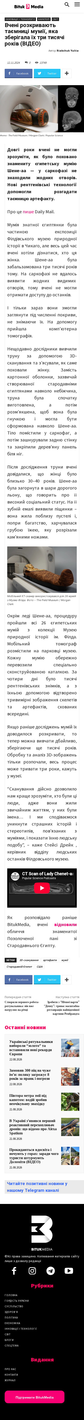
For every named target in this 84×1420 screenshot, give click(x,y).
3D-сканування (28, 960)
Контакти (11, 1374)
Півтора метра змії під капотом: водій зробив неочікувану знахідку (28, 1100)
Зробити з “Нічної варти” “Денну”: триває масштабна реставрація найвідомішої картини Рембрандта (61, 1007)
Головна (11, 1295)
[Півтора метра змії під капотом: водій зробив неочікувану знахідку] (70, 1102)
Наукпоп (44, 19)
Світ (55, 19)
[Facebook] (14, 1272)
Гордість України (17, 1300)
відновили (65, 924)
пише (28, 211)
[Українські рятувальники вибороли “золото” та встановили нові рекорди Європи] (70, 1048)
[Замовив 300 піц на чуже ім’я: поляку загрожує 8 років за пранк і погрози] (70, 1076)
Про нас (10, 1369)
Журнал (10, 1380)
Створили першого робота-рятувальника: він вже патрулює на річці (22, 1006)
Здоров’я (11, 1312)
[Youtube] (69, 1272)
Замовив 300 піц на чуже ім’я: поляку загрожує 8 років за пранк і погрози (30, 1074)
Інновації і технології (20, 19)
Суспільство (14, 1306)
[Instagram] (32, 1272)
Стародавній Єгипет (19, 966)
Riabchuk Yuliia (68, 50)
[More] (67, 73)
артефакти (50, 960)
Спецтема (12, 1345)
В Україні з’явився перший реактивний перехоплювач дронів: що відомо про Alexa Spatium (33, 1127)
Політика (11, 1317)
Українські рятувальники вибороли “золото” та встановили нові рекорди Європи (31, 1048)
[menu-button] (77, 5)
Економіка (12, 1323)
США (39, 966)
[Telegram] (51, 1272)
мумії (64, 960)
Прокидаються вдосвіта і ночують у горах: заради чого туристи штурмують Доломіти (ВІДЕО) (34, 1156)
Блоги (9, 1340)
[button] (67, 5)
